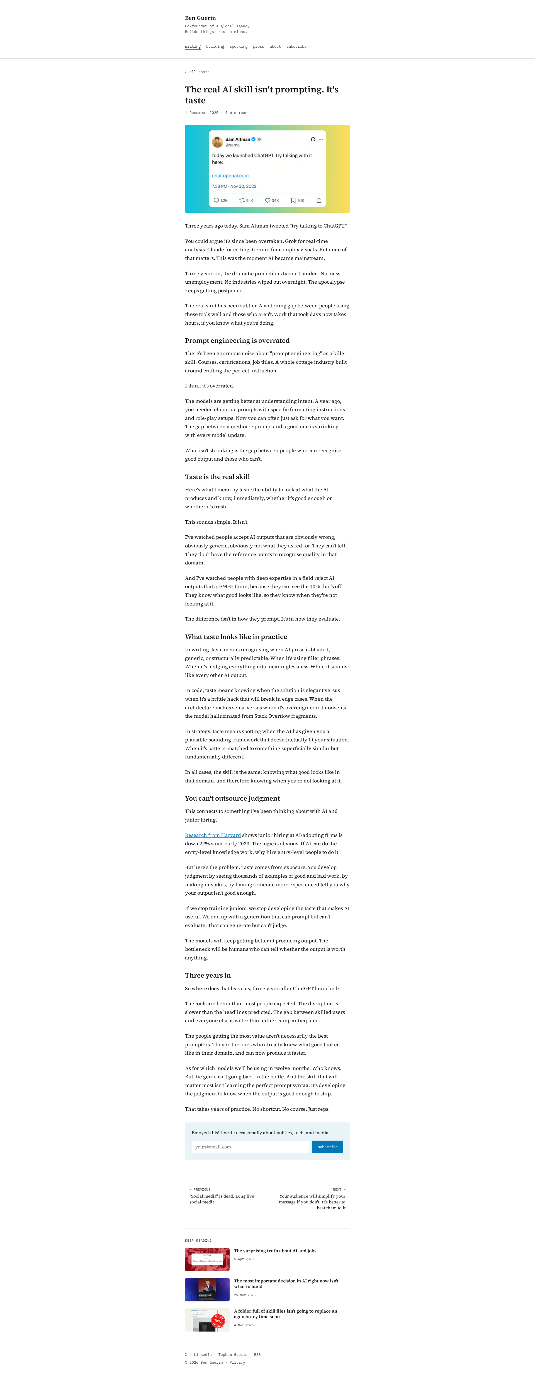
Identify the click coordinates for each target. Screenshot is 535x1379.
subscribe (296, 46)
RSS (257, 1354)
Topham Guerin (232, 1354)
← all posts (197, 72)
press (258, 46)
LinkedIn (203, 1354)
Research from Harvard (213, 835)
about (275, 46)
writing (193, 46)
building (215, 46)
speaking (238, 46)
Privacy (237, 1362)
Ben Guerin (200, 18)
